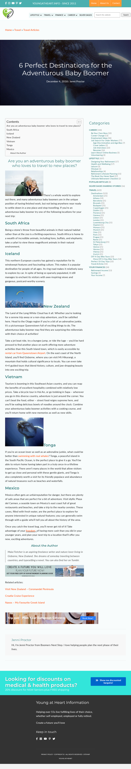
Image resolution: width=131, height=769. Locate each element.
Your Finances (97, 267)
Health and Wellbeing (100, 164)
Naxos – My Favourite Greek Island (25, 602)
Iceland (10, 133)
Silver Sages (85, 15)
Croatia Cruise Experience (19, 596)
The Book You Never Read (102, 176)
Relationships (97, 171)
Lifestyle (34, 15)
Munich (96, 230)
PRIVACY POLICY (47, 754)
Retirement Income (99, 270)
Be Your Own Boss (99, 133)
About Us (104, 3)
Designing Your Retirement (103, 162)
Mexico (10, 149)
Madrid (96, 225)
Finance (59, 15)
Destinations (96, 193)
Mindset (95, 169)
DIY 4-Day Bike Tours (100, 257)
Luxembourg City (100, 223)
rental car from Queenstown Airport (25, 353)
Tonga (10, 145)
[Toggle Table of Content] (78, 122)
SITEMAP (86, 754)
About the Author (18, 153)
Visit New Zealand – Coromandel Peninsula (29, 589)
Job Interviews (99, 148)
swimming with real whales (33, 456)
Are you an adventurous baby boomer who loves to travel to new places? (44, 126)
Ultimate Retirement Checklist (104, 179)
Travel (47, 15)
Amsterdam (98, 196)
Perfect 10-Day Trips (100, 262)
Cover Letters (99, 145)
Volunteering (97, 155)
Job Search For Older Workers (104, 141)
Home (93, 3)
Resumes (97, 150)
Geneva (96, 215)
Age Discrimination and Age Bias (107, 143)
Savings (94, 273)
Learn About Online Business (104, 153)
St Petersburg (99, 242)
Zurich (96, 254)
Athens (96, 198)
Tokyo (95, 244)
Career (71, 15)
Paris (95, 235)
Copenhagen (98, 208)
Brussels (97, 203)
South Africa (13, 130)
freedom (30, 531)
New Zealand (13, 137)
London (96, 220)
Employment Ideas (99, 138)
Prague (96, 237)
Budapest (97, 206)
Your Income (96, 275)
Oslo (95, 232)
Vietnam (11, 141)
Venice (96, 247)
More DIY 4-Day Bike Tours (105, 259)
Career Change (97, 136)
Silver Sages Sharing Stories (105, 186)
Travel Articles (31, 30)
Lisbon (96, 218)
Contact (116, 3)
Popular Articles (98, 182)
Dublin (96, 210)
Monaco (97, 227)
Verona (96, 249)
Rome (95, 240)
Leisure (94, 167)
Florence (97, 213)
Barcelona (97, 201)
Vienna (96, 252)
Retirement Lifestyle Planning (104, 174)
